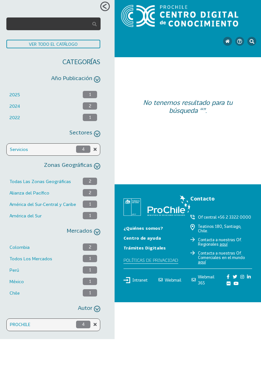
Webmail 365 (206, 279)
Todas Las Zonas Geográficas (40, 181)
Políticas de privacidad (150, 260)
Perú (14, 270)
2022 (15, 117)
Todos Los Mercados (31, 258)
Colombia (20, 247)
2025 (15, 94)
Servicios (19, 149)
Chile (15, 293)
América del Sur (26, 215)
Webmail (173, 280)
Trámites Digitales (144, 247)
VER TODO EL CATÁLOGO (53, 44)
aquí (224, 244)
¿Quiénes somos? (143, 228)
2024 (15, 106)
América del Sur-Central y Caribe (43, 204)
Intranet (140, 280)
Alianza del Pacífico (29, 192)
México (17, 281)
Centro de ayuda (142, 238)
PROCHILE (20, 324)
